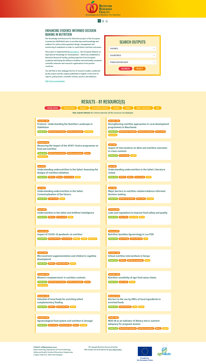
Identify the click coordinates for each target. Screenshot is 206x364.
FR (103, 20)
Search (125, 68)
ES (107, 20)
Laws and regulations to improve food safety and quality (137, 212)
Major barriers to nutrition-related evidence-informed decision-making (136, 193)
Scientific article (100, 108)
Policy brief (69, 108)
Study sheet (52, 108)
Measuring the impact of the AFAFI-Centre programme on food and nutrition (67, 147)
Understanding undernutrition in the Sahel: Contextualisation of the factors (60, 193)
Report (83, 108)
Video (128, 108)
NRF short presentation (55, 81)
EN (99, 20)
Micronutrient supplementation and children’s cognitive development (66, 257)
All (157, 108)
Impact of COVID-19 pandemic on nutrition (59, 234)
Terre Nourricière (115, 350)
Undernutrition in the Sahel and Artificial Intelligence (65, 212)
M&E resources (143, 108)
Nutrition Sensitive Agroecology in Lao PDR (131, 234)
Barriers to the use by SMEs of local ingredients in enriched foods (134, 301)
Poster (117, 108)
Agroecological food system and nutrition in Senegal (65, 320)
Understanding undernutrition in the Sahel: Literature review (136, 171)
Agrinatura (74, 52)
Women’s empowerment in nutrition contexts (61, 277)
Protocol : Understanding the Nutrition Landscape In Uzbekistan (65, 126)
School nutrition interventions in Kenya (129, 256)
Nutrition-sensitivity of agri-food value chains (132, 277)
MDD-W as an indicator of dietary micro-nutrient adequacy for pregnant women (134, 322)
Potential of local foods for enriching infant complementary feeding (60, 301)
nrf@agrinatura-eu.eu (49, 347)
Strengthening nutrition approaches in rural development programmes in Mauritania (138, 126)
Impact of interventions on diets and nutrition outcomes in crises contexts (137, 149)
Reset (139, 68)
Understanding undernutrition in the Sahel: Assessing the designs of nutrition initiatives (67, 171)
